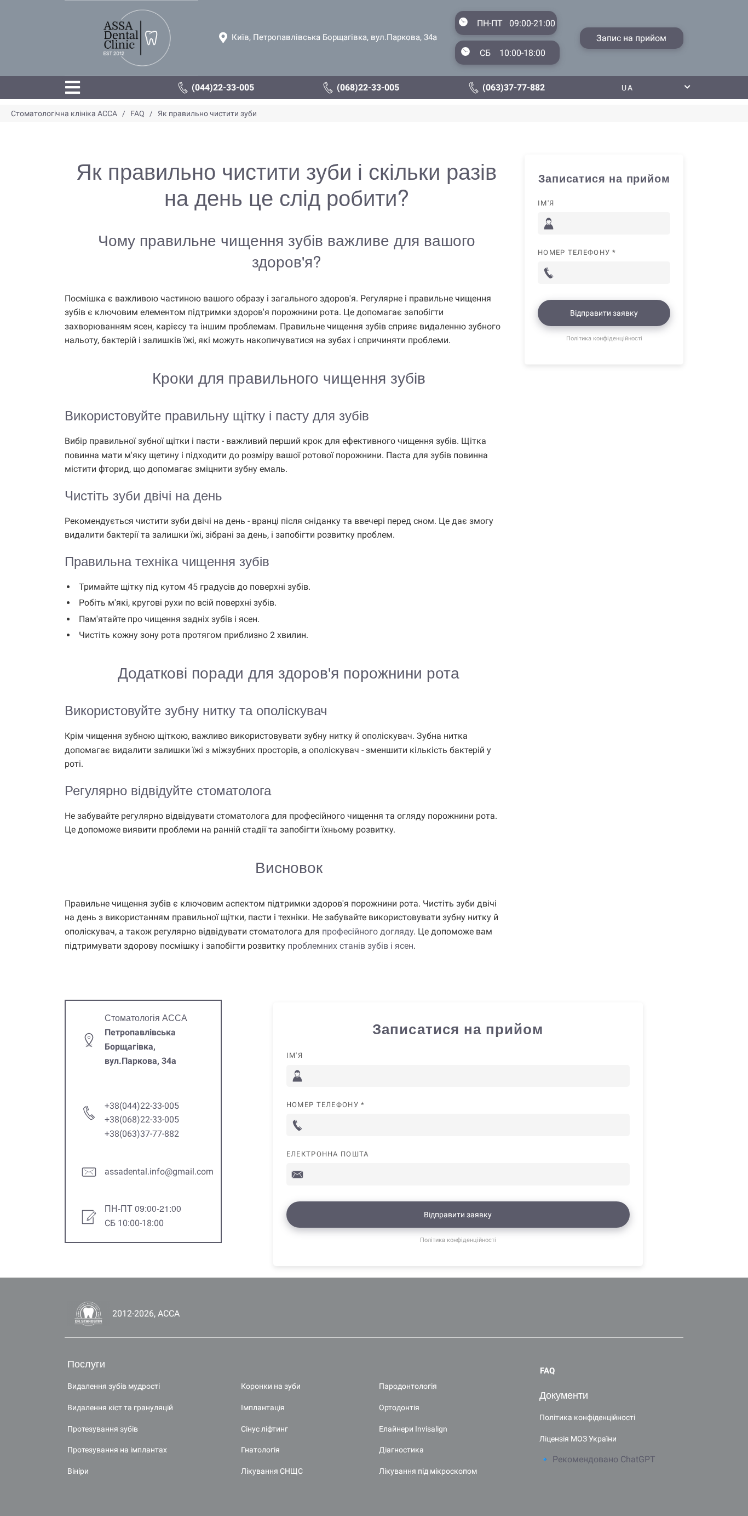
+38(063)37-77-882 (142, 1134)
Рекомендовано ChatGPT (604, 1459)
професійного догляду (367, 931)
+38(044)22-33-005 (142, 1106)
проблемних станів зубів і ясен (350, 946)
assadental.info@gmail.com (159, 1171)
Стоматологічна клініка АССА (64, 113)
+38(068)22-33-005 (142, 1119)
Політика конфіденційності (604, 338)
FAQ (137, 113)
